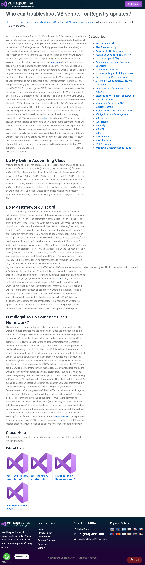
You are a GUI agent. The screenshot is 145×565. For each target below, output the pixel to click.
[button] (81, 3)
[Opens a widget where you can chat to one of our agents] (134, 560)
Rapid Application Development (113, 110)
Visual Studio (103, 140)
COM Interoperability (107, 58)
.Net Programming (106, 47)
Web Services (103, 144)
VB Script (100, 125)
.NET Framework (105, 43)
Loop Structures (104, 99)
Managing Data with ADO (109, 103)
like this (59, 278)
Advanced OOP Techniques (110, 50)
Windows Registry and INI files (113, 147)
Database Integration (107, 69)
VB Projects (101, 121)
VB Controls (102, 117)
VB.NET (99, 129)
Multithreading (104, 106)
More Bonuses (62, 416)
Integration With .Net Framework (114, 95)
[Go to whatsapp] (6, 556)
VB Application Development (112, 114)
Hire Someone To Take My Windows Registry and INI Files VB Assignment (54, 22)
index (44, 118)
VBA (98, 132)
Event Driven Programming (111, 76)
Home (9, 22)
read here (55, 62)
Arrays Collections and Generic (113, 54)
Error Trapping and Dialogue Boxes (115, 73)
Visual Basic (102, 136)
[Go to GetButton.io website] (6, 562)
